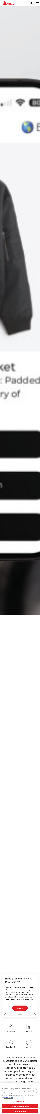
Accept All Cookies (20, 1111)
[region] (20, 1098)
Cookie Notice (8, 1097)
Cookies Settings (20, 1101)
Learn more (20, 1008)
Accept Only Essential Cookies (20, 1106)
